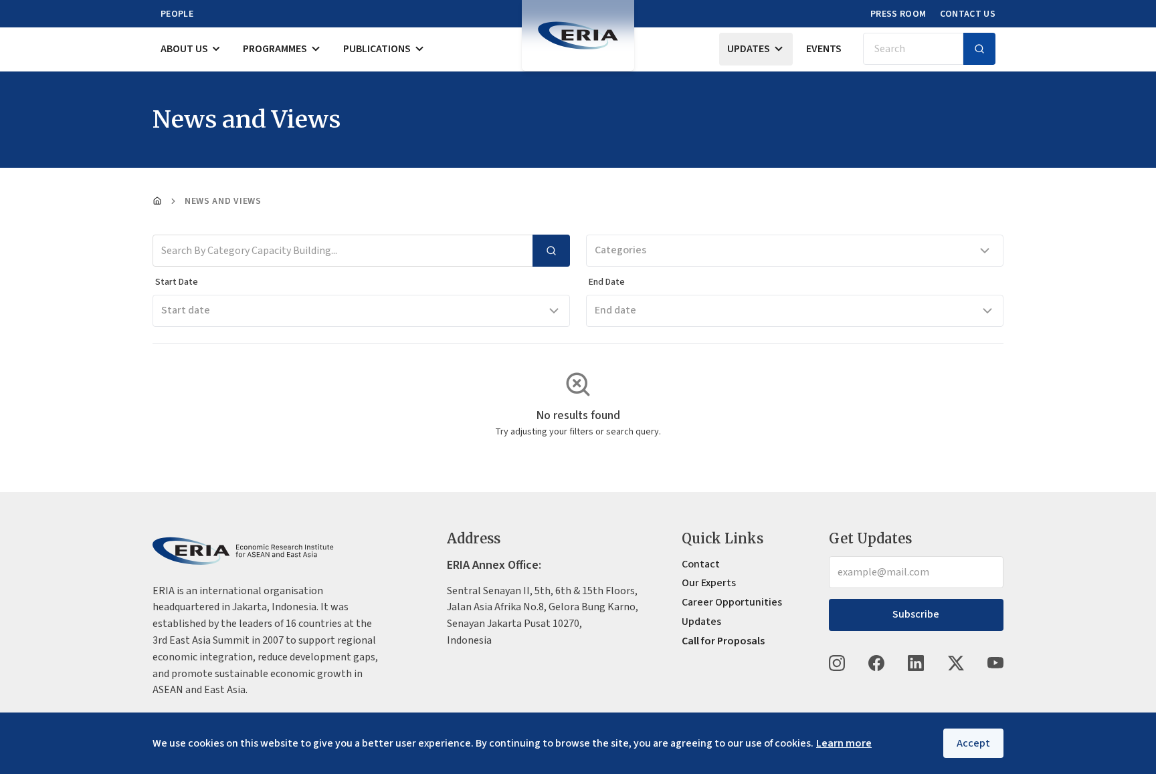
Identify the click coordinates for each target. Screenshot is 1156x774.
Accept (973, 743)
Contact (701, 564)
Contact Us (968, 14)
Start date (185, 310)
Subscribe (915, 614)
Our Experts (709, 582)
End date (615, 310)
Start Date (176, 282)
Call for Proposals (723, 641)
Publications (377, 48)
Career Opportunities (732, 602)
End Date (607, 282)
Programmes (275, 48)
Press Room (898, 14)
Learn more (844, 743)
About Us (184, 48)
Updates (748, 48)
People (177, 14)
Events (824, 48)
